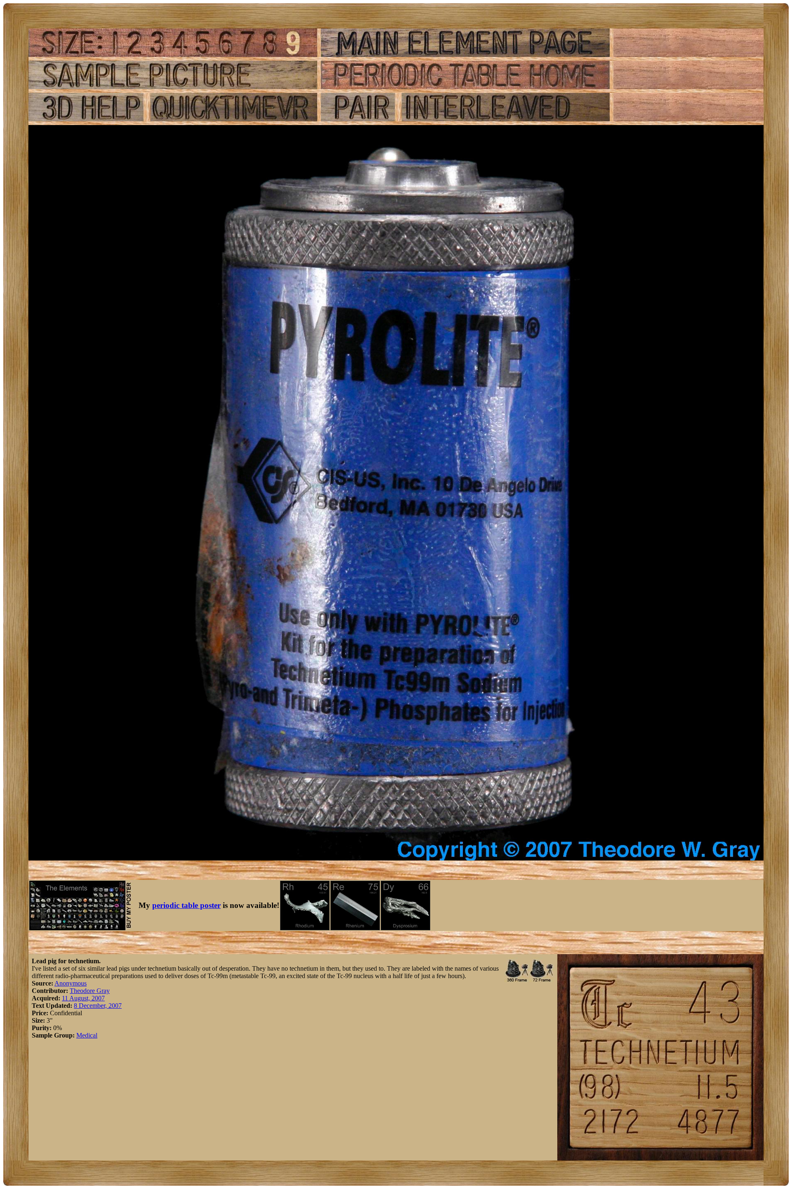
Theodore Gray (90, 990)
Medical (86, 1035)
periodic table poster (186, 905)
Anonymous (70, 983)
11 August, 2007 (83, 998)
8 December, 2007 (98, 1005)
